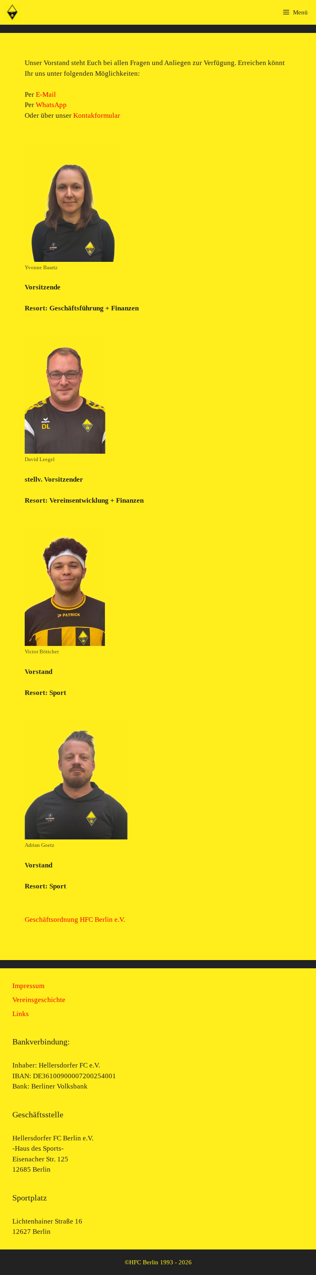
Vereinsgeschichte (38, 1000)
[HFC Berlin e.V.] (12, 12)
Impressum (28, 986)
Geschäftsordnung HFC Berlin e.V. (75, 919)
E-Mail (46, 94)
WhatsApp (51, 105)
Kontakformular (96, 115)
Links (20, 1014)
